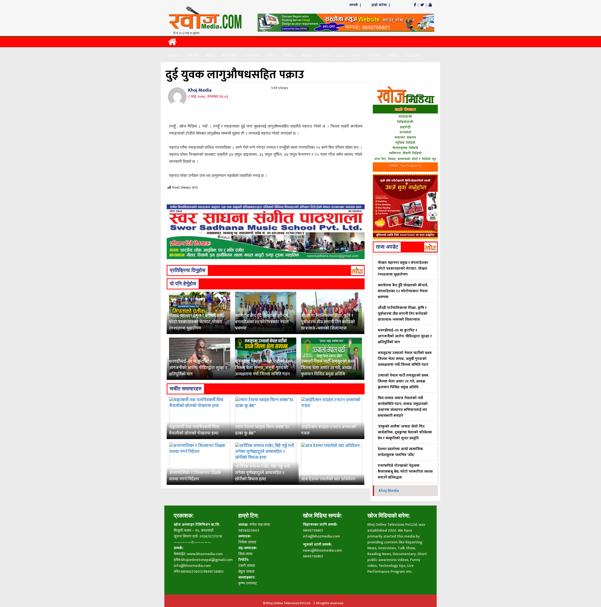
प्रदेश (340, 56)
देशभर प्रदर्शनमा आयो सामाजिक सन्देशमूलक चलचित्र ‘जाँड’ (400, 452)
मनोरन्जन (251, 55)
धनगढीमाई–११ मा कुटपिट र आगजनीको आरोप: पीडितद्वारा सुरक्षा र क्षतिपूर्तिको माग (198, 368)
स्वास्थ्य (307, 55)
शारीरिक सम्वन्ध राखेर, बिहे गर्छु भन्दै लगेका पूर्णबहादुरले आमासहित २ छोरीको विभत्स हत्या (262, 473)
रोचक (356, 55)
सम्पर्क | (355, 5)
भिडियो (393, 55)
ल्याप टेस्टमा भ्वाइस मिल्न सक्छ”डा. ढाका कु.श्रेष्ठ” (262, 430)
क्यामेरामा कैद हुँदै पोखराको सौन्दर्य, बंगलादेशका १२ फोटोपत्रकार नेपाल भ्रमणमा (262, 322)
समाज (210, 55)
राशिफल (374, 55)
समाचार (173, 55)
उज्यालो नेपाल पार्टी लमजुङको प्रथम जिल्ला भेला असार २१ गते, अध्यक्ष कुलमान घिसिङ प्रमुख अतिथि (328, 368)
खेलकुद (289, 55)
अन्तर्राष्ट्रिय (229, 55)
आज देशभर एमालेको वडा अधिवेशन (328, 479)
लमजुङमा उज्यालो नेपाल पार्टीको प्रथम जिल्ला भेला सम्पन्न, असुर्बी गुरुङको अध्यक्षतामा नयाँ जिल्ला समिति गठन (264, 368)
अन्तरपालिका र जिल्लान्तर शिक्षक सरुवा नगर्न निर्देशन (195, 476)
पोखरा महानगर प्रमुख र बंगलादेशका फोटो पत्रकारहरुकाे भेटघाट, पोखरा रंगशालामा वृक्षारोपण (196, 322)
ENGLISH (413, 55)
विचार (324, 55)
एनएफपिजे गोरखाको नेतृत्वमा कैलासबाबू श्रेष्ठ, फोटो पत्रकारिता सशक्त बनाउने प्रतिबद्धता (405, 472)
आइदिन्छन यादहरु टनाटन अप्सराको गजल (328, 430)
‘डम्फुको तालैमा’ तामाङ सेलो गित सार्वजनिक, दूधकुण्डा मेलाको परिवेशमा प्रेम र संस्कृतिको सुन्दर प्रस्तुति (405, 432)
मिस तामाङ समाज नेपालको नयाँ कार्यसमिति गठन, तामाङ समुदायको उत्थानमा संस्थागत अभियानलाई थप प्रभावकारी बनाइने (403, 407)
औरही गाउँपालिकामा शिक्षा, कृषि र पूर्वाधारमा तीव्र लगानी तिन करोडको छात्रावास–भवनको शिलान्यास (328, 322)
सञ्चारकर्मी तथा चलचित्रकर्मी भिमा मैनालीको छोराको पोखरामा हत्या (194, 430)
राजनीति (192, 55)
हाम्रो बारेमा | (381, 5)
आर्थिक (271, 55)
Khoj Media (200, 90)
